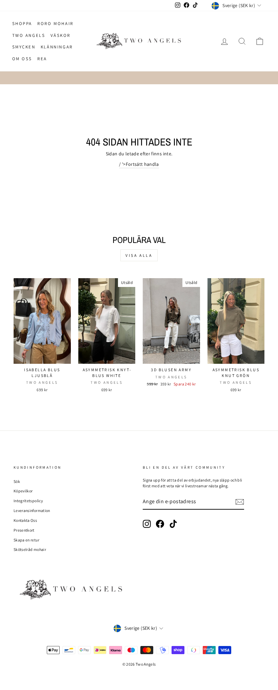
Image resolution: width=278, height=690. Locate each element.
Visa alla (138, 255)
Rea (42, 59)
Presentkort (24, 530)
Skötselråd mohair (30, 549)
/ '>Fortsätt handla (139, 164)
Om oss (22, 59)
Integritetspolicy (28, 500)
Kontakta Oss (25, 520)
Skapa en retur (26, 539)
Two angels (28, 35)
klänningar (57, 47)
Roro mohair (55, 23)
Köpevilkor (23, 490)
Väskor (61, 35)
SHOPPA (22, 23)
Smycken (24, 47)
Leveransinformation (32, 510)
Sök (17, 481)
